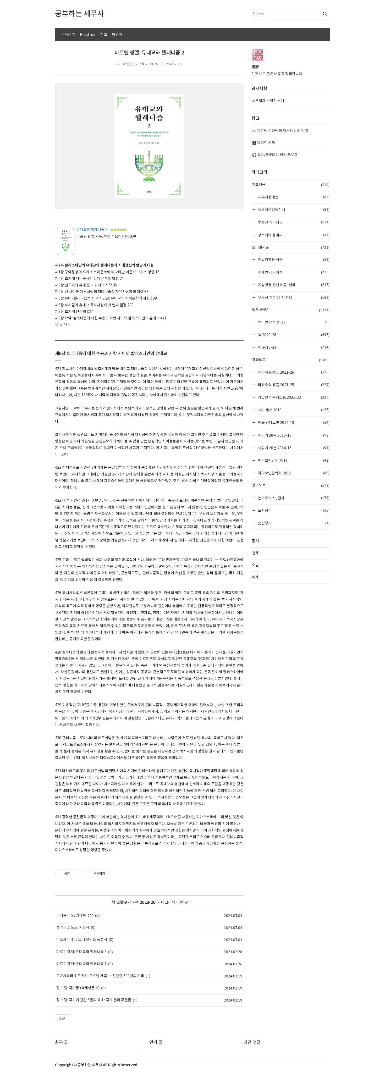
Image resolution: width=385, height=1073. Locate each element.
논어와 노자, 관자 (293, 497)
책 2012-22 (293, 347)
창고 (103, 35)
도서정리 (293, 510)
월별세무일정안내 (293, 209)
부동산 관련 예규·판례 (293, 297)
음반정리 (293, 523)
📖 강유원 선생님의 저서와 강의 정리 (280, 131)
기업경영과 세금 (293, 259)
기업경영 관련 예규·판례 (293, 284)
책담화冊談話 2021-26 (293, 372)
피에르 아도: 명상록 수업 (75, 916)
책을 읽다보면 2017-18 (293, 422)
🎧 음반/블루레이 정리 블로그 (275, 155)
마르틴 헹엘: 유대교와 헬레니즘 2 (149, 53)
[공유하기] (75, 874)
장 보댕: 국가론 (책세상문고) (78, 988)
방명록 (117, 35)
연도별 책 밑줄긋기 (293, 322)
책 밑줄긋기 (121, 902)
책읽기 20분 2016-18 (293, 435)
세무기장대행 (293, 197)
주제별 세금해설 (293, 272)
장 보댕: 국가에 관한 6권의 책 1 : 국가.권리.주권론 (93, 1000)
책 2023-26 (145, 902)
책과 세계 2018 (293, 409)
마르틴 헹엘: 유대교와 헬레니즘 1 (81, 964)
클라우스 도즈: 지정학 (72, 928)
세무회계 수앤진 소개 (268, 101)
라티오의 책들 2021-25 (293, 384)
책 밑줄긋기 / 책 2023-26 (140, 64)
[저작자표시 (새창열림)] (112, 874)
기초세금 (290, 184)
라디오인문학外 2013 (293, 473)
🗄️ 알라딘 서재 (263, 143)
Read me (87, 35)
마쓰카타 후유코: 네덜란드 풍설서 (81, 940)
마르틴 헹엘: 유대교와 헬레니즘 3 (81, 952)
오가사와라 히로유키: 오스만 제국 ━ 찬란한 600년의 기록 (100, 976)
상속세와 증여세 (293, 235)
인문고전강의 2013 (293, 460)
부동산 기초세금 (293, 222)
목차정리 (68, 35)
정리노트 (290, 485)
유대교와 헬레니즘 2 (91, 230)
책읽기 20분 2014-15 (293, 447)
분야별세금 (290, 247)
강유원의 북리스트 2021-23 (293, 397)
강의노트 (290, 360)
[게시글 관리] (81, 874)
